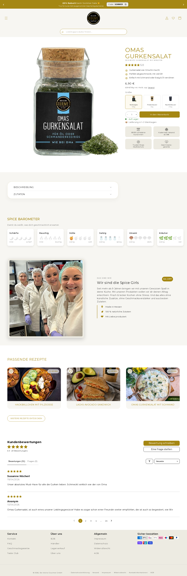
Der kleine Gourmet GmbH (51, 573)
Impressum (100, 538)
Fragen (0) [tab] (32, 461)
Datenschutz (101, 543)
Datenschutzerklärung (80, 573)
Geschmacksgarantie (18, 548)
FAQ (9, 543)
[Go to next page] (112, 521)
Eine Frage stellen (161, 449)
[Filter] (149, 461)
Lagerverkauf (58, 548)
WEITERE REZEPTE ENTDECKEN (26, 418)
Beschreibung (24, 187)
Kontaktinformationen (138, 573)
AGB (96, 553)
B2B (53, 538)
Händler (55, 543)
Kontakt (11, 538)
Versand (151, 88)
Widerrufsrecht (102, 548)
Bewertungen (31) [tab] (16, 461)
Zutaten (19, 194)
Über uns (55, 553)
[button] (6, 18)
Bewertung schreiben (162, 443)
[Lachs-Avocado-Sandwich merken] (70, 371)
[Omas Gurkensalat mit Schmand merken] (130, 371)
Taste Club (13, 553)
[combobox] (93, 32)
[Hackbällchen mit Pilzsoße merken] (11, 371)
